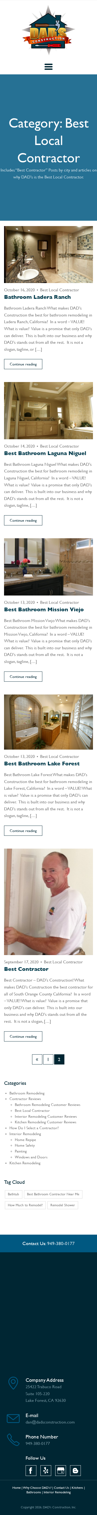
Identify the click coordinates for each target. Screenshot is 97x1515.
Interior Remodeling (25, 1134)
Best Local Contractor (59, 289)
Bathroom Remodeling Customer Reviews (47, 1105)
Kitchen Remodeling (24, 1163)
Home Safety (25, 1145)
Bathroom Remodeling (26, 1093)
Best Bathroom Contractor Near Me (53, 1194)
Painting (21, 1151)
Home (16, 1488)
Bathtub (13, 1194)
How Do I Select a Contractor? (34, 1128)
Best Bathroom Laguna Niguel (45, 453)
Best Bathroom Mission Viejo (44, 609)
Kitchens (77, 1488)
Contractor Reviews (25, 1099)
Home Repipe (25, 1140)
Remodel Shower (62, 1205)
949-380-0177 (61, 1243)
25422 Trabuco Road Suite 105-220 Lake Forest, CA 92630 (46, 1393)
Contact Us (61, 1488)
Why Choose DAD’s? (37, 1488)
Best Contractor (26, 969)
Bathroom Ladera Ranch (37, 297)
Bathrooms (33, 1492)
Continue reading (23, 364)
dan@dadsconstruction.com (50, 1422)
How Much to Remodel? (25, 1205)
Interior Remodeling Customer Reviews (46, 1117)
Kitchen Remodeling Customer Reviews (45, 1122)
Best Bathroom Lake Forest (41, 764)
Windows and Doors (31, 1157)
